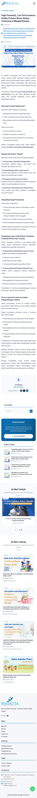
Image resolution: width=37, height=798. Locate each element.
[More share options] (27, 390)
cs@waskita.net (7, 783)
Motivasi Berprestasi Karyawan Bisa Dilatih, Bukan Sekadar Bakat (21, 458)
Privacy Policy (5, 766)
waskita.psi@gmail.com (10, 785)
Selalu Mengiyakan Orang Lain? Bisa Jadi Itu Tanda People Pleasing (22, 450)
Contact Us (4, 734)
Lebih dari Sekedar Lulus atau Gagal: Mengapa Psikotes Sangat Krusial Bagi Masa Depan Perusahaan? (18, 642)
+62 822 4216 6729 (8, 779)
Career (3, 731)
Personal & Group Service (9, 754)
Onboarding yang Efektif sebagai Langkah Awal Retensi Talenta (21, 465)
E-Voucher (4, 736)
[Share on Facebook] (21, 390)
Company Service (6, 746)
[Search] (31, 411)
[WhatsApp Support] (32, 789)
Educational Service (7, 748)
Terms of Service (6, 763)
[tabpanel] (18, 512)
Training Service (6, 751)
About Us (4, 726)
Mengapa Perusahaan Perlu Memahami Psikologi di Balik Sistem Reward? (22, 473)
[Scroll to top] (33, 794)
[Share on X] (24, 390)
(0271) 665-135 (7, 781)
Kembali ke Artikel (8, 10)
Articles (3, 729)
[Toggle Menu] (34, 3)
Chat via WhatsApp (19, 436)
